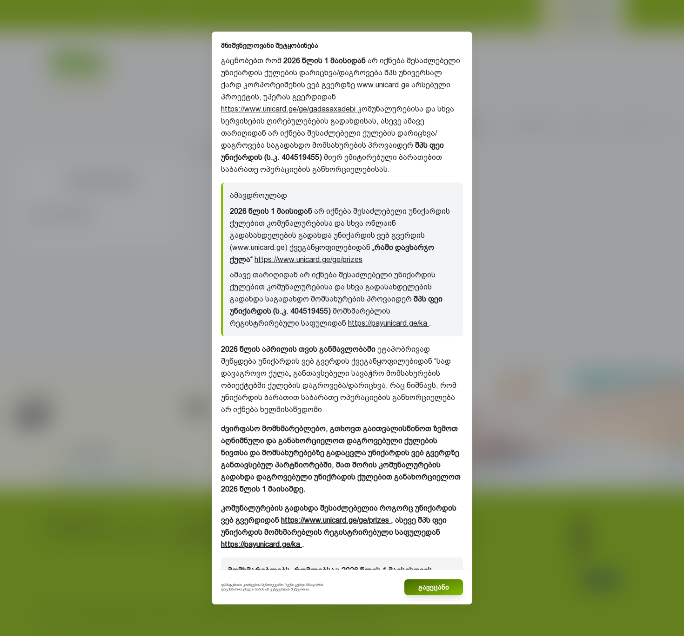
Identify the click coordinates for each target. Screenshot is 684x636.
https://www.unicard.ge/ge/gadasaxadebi (289, 109)
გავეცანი (433, 587)
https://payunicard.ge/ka (388, 323)
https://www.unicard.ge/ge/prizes (308, 259)
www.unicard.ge (383, 85)
